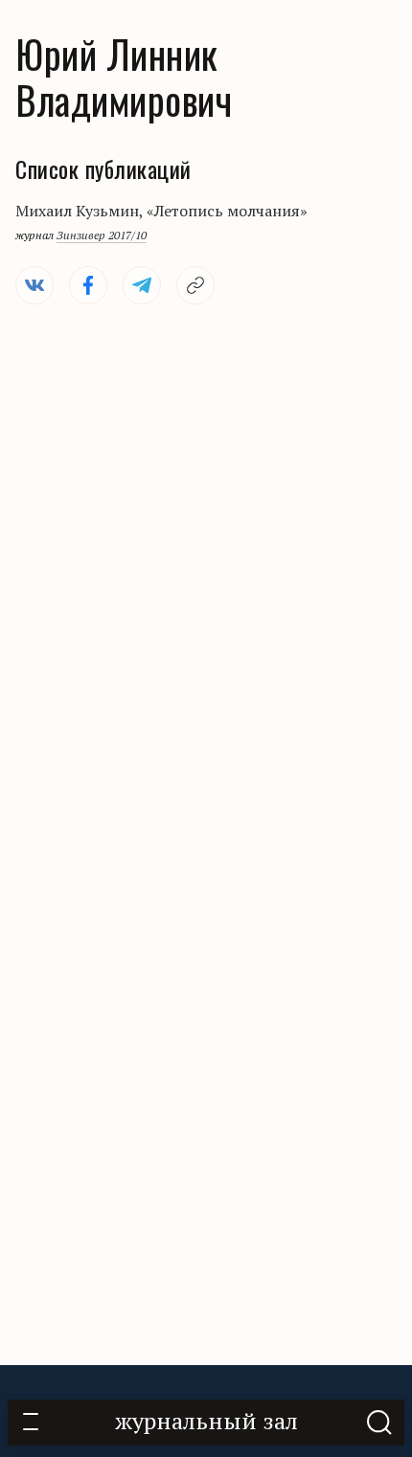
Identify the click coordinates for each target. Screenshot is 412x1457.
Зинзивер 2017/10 (102, 235)
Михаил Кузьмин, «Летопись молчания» (161, 210)
